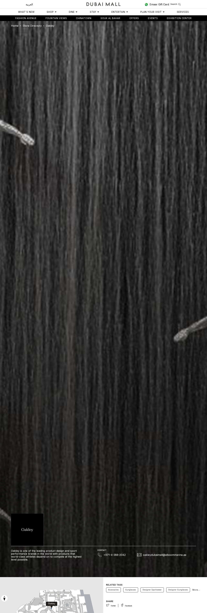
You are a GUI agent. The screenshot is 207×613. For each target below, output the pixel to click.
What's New (26, 12)
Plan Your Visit (151, 12)
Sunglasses (130, 590)
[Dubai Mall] (104, 3)
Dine (72, 12)
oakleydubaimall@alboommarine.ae (164, 554)
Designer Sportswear (152, 590)
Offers (134, 18)
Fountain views (56, 18)
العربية (29, 4)
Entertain (118, 12)
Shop (50, 12)
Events (153, 18)
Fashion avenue (26, 18)
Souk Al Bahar (110, 18)
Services (183, 12)
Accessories (113, 590)
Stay (93, 12)
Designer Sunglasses (178, 590)
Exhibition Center (179, 18)
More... (196, 590)
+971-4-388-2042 (115, 554)
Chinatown (83, 18)
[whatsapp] (147, 4)
